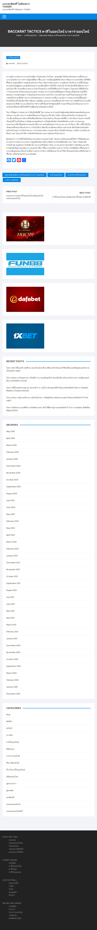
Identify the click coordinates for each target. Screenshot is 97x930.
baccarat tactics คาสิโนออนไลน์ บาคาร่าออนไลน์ (24, 175)
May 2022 (10, 528)
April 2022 (10, 535)
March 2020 (11, 673)
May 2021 (10, 611)
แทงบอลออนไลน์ (13, 804)
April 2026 (10, 438)
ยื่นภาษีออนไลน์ (12, 763)
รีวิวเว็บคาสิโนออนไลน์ (15, 770)
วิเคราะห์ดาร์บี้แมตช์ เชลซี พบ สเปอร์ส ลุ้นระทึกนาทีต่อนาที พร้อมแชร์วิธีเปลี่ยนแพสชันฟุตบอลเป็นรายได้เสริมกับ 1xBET (48, 369)
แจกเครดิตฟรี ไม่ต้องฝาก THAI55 (16, 5)
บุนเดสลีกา (13, 892)
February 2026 (12, 452)
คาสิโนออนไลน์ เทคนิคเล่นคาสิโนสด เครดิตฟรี (71, 197)
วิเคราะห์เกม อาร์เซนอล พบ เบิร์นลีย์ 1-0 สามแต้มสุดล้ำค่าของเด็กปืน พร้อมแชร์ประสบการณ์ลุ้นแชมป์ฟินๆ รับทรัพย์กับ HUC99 (47, 379)
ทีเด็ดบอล (10, 749)
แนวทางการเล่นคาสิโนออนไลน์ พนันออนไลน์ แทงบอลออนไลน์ (24, 197)
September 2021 (13, 583)
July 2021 (10, 597)
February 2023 (12, 521)
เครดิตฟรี (10, 797)
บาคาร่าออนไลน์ (11, 180)
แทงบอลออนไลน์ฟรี (14, 811)
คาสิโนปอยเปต (15, 872)
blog (8, 714)
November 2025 (13, 473)
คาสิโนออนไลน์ (13, 58)
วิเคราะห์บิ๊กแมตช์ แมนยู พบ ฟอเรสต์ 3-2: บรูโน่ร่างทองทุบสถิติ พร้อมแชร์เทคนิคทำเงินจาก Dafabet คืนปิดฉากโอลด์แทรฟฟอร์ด (47, 389)
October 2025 (12, 479)
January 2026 (12, 459)
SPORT (9, 728)
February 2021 (12, 631)
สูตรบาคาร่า (11, 783)
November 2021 (13, 569)
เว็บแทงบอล (14, 846)
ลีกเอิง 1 (12, 895)
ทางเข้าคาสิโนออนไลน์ (77, 175)
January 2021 (11, 638)
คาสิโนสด (13, 869)
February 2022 (12, 549)
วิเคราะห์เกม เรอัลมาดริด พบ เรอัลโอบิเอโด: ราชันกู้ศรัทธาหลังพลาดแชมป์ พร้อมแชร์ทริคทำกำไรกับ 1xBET (47, 399)
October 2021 (12, 576)
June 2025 (10, 507)
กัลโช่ (11, 889)
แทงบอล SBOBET (16, 849)
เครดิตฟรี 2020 (15, 918)
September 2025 (13, 486)
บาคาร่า (12, 909)
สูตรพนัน (10, 790)
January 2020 (12, 687)
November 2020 (13, 652)
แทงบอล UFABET (16, 852)
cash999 (11, 63)
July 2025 (10, 500)
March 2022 (11, 542)
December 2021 (13, 562)
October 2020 (12, 659)
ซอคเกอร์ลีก (14, 883)
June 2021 (10, 604)
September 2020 (13, 666)
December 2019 (13, 694)
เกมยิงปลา (13, 915)
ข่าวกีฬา (9, 735)
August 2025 (11, 493)
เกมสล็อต (12, 906)
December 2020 (13, 645)
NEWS (9, 721)
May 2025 (10, 514)
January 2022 (12, 555)
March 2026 (11, 445)
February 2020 (12, 680)
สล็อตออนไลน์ (12, 776)
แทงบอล (12, 840)
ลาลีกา (11, 886)
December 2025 (13, 466)
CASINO (12, 863)
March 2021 (11, 625)
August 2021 (11, 590)
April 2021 (10, 618)
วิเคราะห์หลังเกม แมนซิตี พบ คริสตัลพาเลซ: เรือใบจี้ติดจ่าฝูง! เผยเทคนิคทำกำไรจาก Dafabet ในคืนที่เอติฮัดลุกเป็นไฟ (48, 409)
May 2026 (10, 431)
